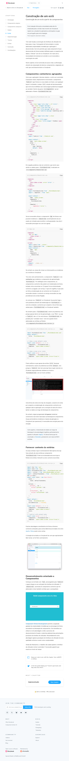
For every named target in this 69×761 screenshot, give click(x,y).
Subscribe (28, 707)
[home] (10, 3)
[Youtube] (62, 8)
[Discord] (60, 8)
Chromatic (38, 437)
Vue (28, 8)
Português (36, 8)
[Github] (58, 8)
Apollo (28, 531)
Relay (32, 531)
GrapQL (41, 434)
